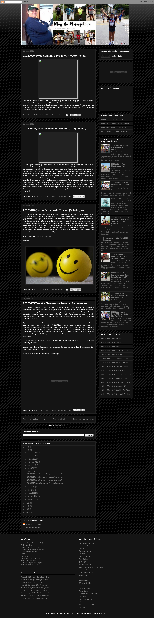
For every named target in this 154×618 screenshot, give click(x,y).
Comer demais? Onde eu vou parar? (33, 549)
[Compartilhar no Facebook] (78, 115)
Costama (82, 554)
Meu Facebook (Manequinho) (112, 119)
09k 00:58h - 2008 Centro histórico (114, 350)
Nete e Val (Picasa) (85, 578)
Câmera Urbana (84, 556)
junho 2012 (32, 471)
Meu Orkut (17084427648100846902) (115, 123)
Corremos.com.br (85, 551)
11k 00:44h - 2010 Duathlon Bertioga (115, 358)
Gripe (23, 554)
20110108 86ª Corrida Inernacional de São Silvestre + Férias (119, 256)
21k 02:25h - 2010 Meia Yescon (113, 370)
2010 (27, 506)
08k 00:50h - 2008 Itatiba (110, 346)
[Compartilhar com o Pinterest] (80, 115)
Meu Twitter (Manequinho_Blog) (113, 127)
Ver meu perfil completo (31, 527)
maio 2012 (31, 487)
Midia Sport (83, 575)
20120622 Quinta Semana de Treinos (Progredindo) (54, 128)
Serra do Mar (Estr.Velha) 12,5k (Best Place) (36, 598)
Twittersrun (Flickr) (85, 599)
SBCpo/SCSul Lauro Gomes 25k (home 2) (35, 595)
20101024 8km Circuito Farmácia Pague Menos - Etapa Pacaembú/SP (121, 275)
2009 (27, 509)
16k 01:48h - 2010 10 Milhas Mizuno (115, 366)
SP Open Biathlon (85, 583)
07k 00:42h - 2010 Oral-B (111, 343)
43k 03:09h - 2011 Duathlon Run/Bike (115, 390)
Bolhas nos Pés (26, 545)
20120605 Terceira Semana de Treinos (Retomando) (55, 303)
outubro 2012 (32, 459)
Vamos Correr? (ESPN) (87, 604)
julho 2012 (31, 468)
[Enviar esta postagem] (66, 115)
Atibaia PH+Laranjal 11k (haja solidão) (34, 580)
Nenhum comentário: (59, 196)
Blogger (105, 613)
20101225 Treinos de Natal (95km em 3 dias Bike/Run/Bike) (119, 314)
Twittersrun (82, 596)
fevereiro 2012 (33, 496)
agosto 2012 (32, 465)
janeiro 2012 (32, 499)
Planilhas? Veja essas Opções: (32, 563)
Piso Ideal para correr (28, 560)
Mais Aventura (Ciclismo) (87, 572)
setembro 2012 (33, 462)
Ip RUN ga (82, 562)
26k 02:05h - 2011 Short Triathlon (114, 378)
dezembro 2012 (33, 453)
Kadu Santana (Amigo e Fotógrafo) (91, 567)
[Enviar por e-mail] (71, 115)
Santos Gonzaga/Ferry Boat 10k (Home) (35, 588)
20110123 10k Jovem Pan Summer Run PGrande (119, 147)
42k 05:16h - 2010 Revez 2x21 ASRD (115, 382)
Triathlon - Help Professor (88, 594)
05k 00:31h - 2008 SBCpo (111, 339)
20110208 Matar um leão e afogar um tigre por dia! (121, 200)
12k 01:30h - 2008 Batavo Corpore (114, 362)
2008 (27, 512)
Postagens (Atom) (61, 425)
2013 (27, 447)
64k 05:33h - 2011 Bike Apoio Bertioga (115, 394)
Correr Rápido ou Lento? (29, 552)
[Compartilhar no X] (75, 115)
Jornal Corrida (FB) (85, 564)
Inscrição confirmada (44, 236)
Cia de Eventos (84, 546)
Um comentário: (57, 115)
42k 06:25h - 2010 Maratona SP (113, 386)
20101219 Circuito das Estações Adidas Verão (120, 183)
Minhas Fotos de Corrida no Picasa (114, 131)
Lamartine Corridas (85, 570)
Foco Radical (83, 559)
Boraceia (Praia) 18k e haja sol (31, 582)
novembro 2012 (33, 456)
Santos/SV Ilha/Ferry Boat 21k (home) (34, 590)
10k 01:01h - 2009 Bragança (112, 354)
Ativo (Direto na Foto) (86, 543)
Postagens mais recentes (34, 419)
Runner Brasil (83, 580)
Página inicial (59, 419)
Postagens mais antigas (83, 419)
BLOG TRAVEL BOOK (34, 524)
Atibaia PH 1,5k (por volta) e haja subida (35, 577)
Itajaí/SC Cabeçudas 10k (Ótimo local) (34, 585)
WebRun (82, 607)
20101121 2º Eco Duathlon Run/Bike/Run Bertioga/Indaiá (120, 295)
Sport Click (83, 586)
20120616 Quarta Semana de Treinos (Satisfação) (53, 210)
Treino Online (83, 591)
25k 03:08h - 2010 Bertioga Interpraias (116, 374)
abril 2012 (31, 490)
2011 (27, 503)
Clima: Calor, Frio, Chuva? (30, 547)
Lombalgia (24, 556)
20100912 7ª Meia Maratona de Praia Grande (118, 166)
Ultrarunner (82, 602)
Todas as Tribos (84, 588)
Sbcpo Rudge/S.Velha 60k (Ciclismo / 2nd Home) (38, 593)
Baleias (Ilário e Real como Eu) (32, 543)
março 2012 (32, 493)
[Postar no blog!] (73, 115)
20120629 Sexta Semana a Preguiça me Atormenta (54, 55)
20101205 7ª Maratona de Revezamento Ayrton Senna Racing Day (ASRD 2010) (120, 220)
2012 (27, 450)
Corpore (81, 548)
